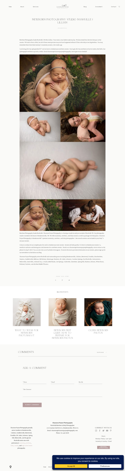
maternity (22, 443)
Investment (98, 6)
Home (10, 6)
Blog (85, 6)
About (22, 6)
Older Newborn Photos (98, 319)
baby (12, 446)
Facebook (49, 250)
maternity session (47, 45)
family (16, 446)
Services (35, 6)
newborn (28, 443)
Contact (113, 6)
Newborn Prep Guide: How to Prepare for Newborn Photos (62, 319)
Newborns (62, 28)
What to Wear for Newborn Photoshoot (27, 319)
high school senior (27, 446)
